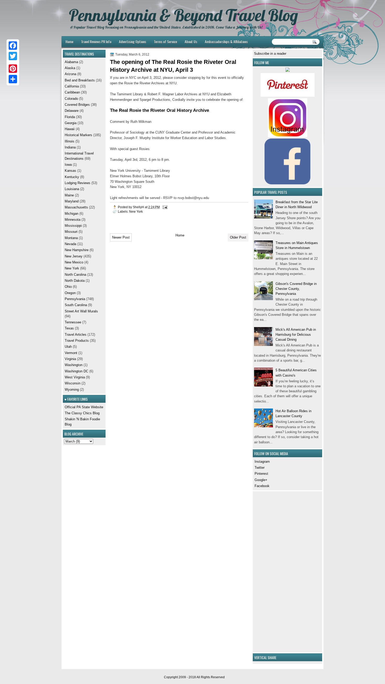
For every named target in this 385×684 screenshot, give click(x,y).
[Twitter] (13, 56)
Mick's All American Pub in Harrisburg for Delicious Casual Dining (296, 335)
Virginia (70, 359)
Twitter (260, 468)
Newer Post (121, 237)
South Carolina (76, 305)
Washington (73, 365)
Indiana (70, 147)
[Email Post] (165, 207)
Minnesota (72, 220)
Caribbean (72, 92)
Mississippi (73, 226)
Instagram (262, 462)
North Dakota (75, 281)
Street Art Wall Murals (81, 311)
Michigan (71, 214)
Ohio (68, 287)
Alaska (70, 68)
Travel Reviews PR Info (96, 41)
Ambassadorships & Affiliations (226, 41)
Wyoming (72, 389)
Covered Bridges (77, 105)
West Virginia (75, 377)
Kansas (70, 171)
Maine (69, 195)
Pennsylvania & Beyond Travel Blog (183, 15)
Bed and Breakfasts (80, 80)
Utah (68, 347)
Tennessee (73, 322)
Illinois (69, 141)
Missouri (71, 232)
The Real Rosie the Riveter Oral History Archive (159, 110)
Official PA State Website (84, 407)
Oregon (70, 293)
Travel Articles (75, 335)
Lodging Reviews (77, 183)
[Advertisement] (269, 571)
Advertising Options (132, 41)
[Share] (13, 79)
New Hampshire (77, 250)
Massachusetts (76, 207)
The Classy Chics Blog (82, 413)
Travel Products (77, 341)
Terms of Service (165, 41)
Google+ (261, 480)
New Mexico (74, 262)
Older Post (238, 237)
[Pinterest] (13, 68)
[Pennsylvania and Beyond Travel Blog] (288, 95)
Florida (70, 117)
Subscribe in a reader (270, 54)
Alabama (71, 62)
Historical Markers (78, 135)
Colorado (71, 99)
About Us (191, 41)
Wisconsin (72, 383)
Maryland (72, 201)
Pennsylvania (75, 299)
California (72, 86)
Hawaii (70, 129)
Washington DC (76, 371)
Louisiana (72, 189)
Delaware (72, 111)
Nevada (70, 244)
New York (136, 211)
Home (69, 41)
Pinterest (261, 474)
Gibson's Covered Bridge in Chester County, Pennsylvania (296, 289)
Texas (69, 328)
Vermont (71, 353)
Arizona (70, 74)
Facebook (262, 486)
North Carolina (75, 275)
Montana (71, 238)
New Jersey (73, 256)
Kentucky (72, 177)
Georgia (70, 123)
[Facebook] (13, 45)
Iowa (68, 165)
